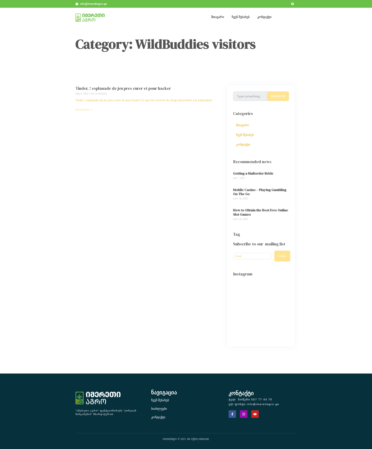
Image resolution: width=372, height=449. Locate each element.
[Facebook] (292, 4)
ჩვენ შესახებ (241, 17)
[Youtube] (255, 414)
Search (278, 96)
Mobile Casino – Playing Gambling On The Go (259, 191)
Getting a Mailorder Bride (253, 173)
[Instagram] (243, 414)
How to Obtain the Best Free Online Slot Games (260, 212)
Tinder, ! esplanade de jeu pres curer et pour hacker (123, 88)
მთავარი (217, 17)
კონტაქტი (264, 17)
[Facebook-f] (232, 414)
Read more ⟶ (84, 109)
